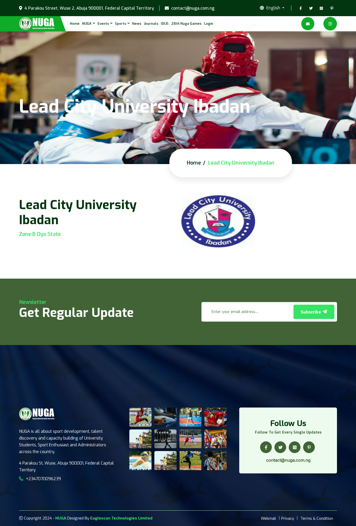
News (136, 23)
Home (74, 23)
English (273, 8)
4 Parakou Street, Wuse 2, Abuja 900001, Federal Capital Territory (88, 8)
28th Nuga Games (186, 23)
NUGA (86, 23)
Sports (120, 23)
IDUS (165, 23)
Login (208, 23)
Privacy (287, 518)
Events (103, 23)
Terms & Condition (316, 518)
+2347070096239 (43, 478)
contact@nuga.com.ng (192, 8)
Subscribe (311, 312)
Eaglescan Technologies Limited (121, 518)
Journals (151, 23)
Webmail (268, 518)
